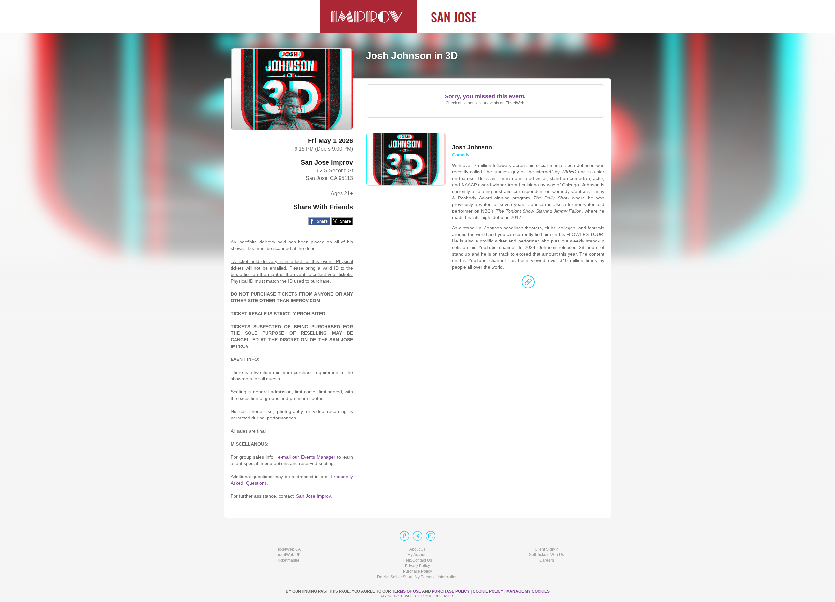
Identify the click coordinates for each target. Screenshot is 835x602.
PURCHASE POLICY (451, 591)
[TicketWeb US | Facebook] (404, 536)
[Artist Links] (528, 283)
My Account (417, 554)
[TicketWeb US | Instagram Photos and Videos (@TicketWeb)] (430, 536)
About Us (417, 549)
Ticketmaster (288, 560)
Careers (546, 560)
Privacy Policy (417, 566)
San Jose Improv (327, 162)
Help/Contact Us (417, 560)
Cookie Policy (488, 591)
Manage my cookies (528, 591)
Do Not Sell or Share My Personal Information (417, 577)
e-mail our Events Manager (306, 457)
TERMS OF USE (407, 591)
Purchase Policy (417, 571)
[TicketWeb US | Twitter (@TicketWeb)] (417, 536)
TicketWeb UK (288, 554)
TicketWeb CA (288, 549)
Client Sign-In (547, 549)
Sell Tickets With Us (546, 554)
